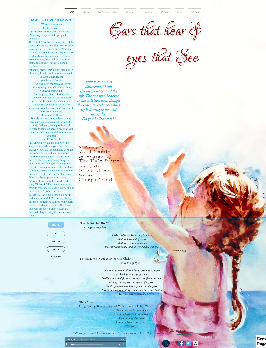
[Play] (67, 344)
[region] (51, 117)
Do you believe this (97, 119)
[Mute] (120, 344)
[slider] (123, 344)
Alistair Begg (178, 250)
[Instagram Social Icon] (195, 343)
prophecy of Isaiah (51, 80)
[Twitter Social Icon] (188, 343)
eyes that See (162, 58)
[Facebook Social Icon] (181, 343)
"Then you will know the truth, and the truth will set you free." (122, 333)
